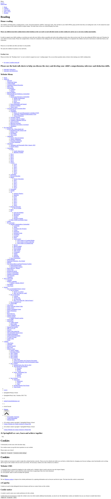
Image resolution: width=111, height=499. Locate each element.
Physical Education (15, 176)
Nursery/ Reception (19, 179)
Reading (6, 13)
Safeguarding (10, 88)
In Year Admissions (15, 142)
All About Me (17, 299)
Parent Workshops (11, 310)
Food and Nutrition (18, 212)
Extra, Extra (17, 359)
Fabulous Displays (18, 193)
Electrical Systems (18, 218)
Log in (2, 3)
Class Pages (7, 10)
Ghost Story (17, 379)
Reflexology (17, 102)
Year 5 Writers (14, 363)
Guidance (12, 89)
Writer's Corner (11, 349)
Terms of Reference (19, 116)
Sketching (16, 195)
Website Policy (11, 419)
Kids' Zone (10, 347)
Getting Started (14, 322)
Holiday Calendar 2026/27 (17, 283)
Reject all (3, 453)
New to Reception (15, 294)
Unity (18, 384)
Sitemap (6, 409)
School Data (10, 269)
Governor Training (15, 117)
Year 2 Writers (14, 354)
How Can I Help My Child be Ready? (23, 300)
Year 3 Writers (14, 356)
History (12, 177)
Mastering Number (18, 152)
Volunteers (10, 277)
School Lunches (11, 316)
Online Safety (10, 308)
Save (15, 497)
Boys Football (17, 247)
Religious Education (15, 206)
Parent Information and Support (18, 104)
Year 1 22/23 (7, 11)
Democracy (20, 381)
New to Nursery (14, 290)
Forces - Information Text (20, 372)
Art (11, 192)
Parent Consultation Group (14, 309)
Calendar (9, 280)
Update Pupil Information (13, 335)
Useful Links (10, 338)
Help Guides (13, 324)
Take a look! (13, 135)
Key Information (8, 127)
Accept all (9, 453)
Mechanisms (17, 214)
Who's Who (10, 86)
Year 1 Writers (14, 353)
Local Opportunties (15, 258)
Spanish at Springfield (12, 274)
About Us (6, 79)
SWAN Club (17, 99)
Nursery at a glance (19, 291)
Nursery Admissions (15, 139)
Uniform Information (12, 334)
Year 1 (12, 154)
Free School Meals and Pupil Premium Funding (19, 264)
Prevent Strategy (11, 92)
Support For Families (12, 327)
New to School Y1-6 (15, 302)
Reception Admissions (16, 140)
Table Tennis (17, 250)
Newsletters (13, 133)
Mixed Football (18, 246)
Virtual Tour (17, 297)
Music (12, 209)
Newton (19, 371)
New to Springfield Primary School (16, 288)
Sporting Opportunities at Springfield (19, 224)
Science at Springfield (12, 272)
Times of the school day (13, 331)
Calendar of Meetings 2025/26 (18, 120)
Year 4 (12, 158)
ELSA (15, 101)
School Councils (11, 315)
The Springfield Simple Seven (15, 332)
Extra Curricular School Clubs (15, 306)
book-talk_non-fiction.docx (11, 71)
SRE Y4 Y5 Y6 (11, 328)
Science (12, 162)
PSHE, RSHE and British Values (18, 220)
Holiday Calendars (12, 281)
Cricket (15, 230)
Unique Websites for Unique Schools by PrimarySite (17, 424)
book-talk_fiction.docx (10, 69)
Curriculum (10, 148)
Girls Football (17, 249)
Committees (13, 111)
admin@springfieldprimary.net (12, 401)
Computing (13, 174)
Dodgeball (16, 231)
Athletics (16, 255)
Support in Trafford (15, 105)
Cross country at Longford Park (25, 243)
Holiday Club (13, 132)
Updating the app (14, 325)
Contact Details (11, 83)
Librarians (9, 344)
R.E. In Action (17, 208)
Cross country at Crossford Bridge (25, 240)
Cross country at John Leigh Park (25, 242)
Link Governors (14, 121)
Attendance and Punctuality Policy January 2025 (22, 145)
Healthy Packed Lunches (16, 318)
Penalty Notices (14, 146)
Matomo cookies (9, 479)
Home (5, 7)
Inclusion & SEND (12, 271)
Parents (6, 287)
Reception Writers (15, 352)
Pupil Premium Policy (16, 265)
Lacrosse (16, 236)
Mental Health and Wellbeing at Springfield (18, 94)
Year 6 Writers (14, 378)
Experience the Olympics (20, 228)
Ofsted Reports (11, 259)
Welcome (9, 80)
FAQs (8, 340)
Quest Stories (17, 387)
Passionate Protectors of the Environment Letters (26, 362)
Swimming (16, 234)
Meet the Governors (15, 123)
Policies (12, 91)
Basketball (16, 256)
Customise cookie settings (20, 453)
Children (6, 8)
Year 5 (12, 159)
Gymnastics (17, 252)
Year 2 (12, 155)
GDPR (9, 221)
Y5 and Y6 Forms (11, 337)
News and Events (8, 278)
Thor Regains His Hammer (21, 366)
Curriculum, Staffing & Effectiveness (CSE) (25, 114)
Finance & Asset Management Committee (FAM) (26, 113)
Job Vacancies (10, 275)
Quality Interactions (19, 151)
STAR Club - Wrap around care (15, 129)
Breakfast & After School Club (18, 130)
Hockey (16, 245)
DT (11, 211)
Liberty (19, 382)
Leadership (16, 225)
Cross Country (17, 239)
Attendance (13, 126)
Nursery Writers (14, 350)
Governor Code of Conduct (17, 118)
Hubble (19, 369)
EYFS (12, 149)
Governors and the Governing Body (16, 108)
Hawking (19, 368)
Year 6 (12, 161)
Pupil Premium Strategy (16, 266)
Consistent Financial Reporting (15, 85)
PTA (8, 312)
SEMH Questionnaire (19, 98)
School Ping (10, 321)
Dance (15, 237)
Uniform (16, 296)
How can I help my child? (20, 293)
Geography (13, 189)
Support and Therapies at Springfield (19, 96)
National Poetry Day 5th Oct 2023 (22, 365)
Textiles (16, 217)
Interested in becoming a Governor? (19, 124)
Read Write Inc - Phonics (13, 268)
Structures (16, 215)
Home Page (4, 4)
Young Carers (13, 107)
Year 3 (12, 157)
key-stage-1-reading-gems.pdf (11, 62)
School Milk (13, 303)
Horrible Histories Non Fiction (21, 385)
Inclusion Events (18, 233)
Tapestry (9, 330)
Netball (15, 253)
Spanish (12, 190)
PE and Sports (10, 223)
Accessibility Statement (13, 416)
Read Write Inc (11, 313)
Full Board (13, 110)
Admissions (10, 136)
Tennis (15, 227)
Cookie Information (12, 418)
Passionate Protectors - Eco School (16, 261)
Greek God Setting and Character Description (25, 360)
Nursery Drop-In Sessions (17, 138)
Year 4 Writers (14, 357)
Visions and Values (12, 82)
